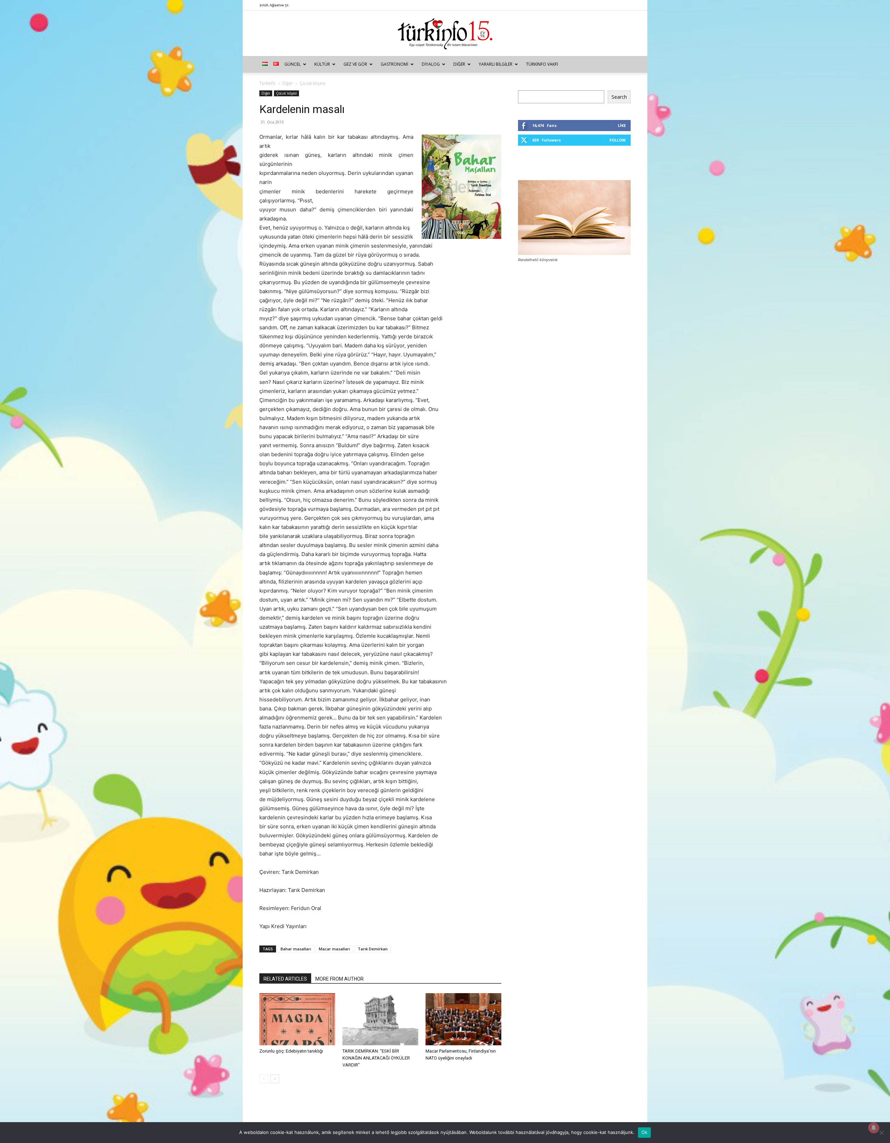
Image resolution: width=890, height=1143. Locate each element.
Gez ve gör (355, 64)
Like (622, 125)
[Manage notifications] (873, 1127)
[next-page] (274, 1078)
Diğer (459, 64)
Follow (617, 140)
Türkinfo (267, 83)
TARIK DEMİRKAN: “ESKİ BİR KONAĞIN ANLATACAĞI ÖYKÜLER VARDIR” (376, 1058)
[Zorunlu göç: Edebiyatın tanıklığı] (297, 1019)
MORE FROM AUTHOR (339, 979)
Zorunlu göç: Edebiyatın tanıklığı (291, 1051)
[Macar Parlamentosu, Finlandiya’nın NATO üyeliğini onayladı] (463, 1019)
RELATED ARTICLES (285, 979)
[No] (881, 1132)
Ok (644, 1132)
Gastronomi (394, 64)
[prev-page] (263, 1078)
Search (619, 97)
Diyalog (431, 64)
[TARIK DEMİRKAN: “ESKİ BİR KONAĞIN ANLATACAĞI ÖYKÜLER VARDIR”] (380, 1019)
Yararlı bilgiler (495, 64)
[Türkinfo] (445, 33)
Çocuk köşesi (286, 93)
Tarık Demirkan (373, 948)
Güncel (292, 64)
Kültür (322, 64)
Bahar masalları (296, 948)
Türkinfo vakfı (542, 64)
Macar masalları (334, 948)
